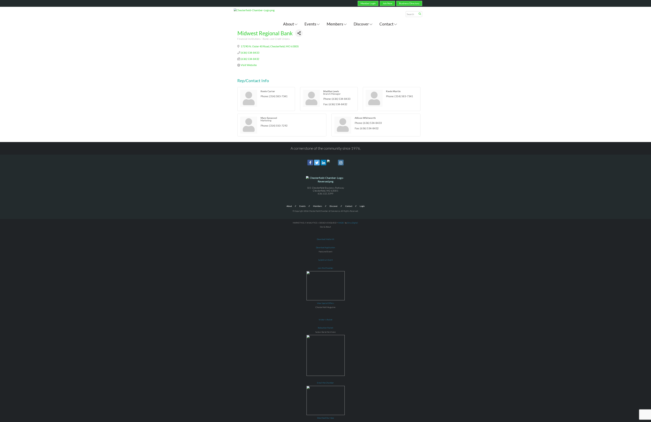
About (288, 24)
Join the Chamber (325, 268)
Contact (386, 24)
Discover (361, 24)
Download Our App (325, 418)
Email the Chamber (325, 383)
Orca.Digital (352, 223)
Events (310, 24)
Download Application (325, 247)
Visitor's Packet (325, 319)
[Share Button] (299, 33)
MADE (341, 223)
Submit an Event (325, 260)
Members (335, 24)
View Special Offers (325, 303)
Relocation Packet (325, 328)
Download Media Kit (325, 239)
